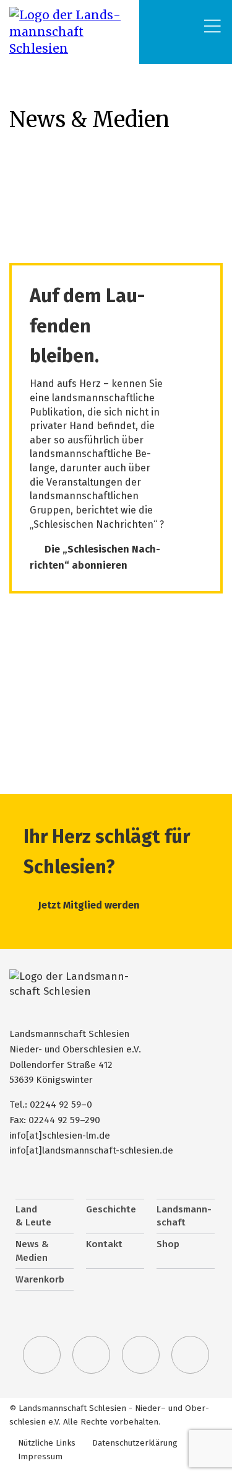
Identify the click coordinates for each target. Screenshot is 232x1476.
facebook (91, 1355)
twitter (42, 1355)
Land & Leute (33, 1216)
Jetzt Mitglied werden (89, 905)
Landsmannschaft (184, 1216)
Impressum (40, 1456)
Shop (168, 1244)
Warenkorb (39, 1279)
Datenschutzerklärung (135, 1443)
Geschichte (111, 1209)
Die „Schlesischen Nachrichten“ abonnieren (95, 557)
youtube (190, 1355)
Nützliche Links (46, 1443)
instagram (141, 1355)
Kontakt (104, 1244)
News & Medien (32, 1250)
